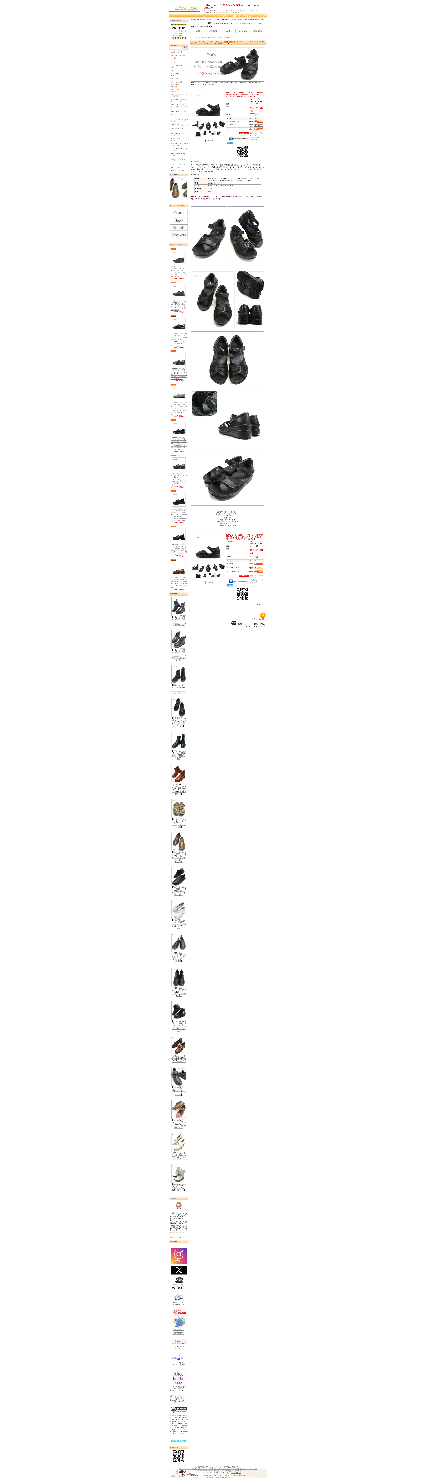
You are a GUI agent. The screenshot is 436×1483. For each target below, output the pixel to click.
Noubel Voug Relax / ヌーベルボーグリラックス (179, 106)
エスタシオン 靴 (176, 52)
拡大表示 (210, 140)
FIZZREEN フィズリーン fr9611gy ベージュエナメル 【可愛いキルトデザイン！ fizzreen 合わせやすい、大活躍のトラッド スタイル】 (179, 408)
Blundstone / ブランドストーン (179, 139)
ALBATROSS (175, 85)
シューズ (174, 62)
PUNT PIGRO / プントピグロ (179, 155)
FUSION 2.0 (175, 91)
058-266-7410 (178, 1304)
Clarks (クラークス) (178, 164)
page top (260, 604)
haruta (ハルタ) (177, 167)
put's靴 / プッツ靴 (178, 55)
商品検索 (174, 46)
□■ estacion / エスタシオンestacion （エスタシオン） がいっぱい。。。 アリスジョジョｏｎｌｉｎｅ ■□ (218, 1469)
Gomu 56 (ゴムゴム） (178, 111)
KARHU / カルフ (177, 82)
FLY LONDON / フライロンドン (179, 150)
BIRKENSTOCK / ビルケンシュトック (179, 144)
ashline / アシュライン (179, 116)
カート (206, 16)
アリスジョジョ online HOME (200, 37)
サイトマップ (261, 16)
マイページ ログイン (220, 16)
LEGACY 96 (175, 89)
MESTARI (174, 87)
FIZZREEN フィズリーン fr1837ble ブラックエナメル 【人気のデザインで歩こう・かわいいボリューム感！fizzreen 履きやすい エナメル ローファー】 (179, 514)
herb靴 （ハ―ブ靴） (178, 171)
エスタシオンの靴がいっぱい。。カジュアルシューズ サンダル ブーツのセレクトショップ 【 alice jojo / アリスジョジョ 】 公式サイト (234, 11)
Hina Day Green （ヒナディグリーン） (179, 100)
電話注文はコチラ (179, 1286)
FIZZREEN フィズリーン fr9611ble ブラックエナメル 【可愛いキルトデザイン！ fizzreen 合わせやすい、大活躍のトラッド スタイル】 (179, 339)
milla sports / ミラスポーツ (179, 66)
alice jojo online (219, 1475)
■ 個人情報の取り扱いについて (206, 1467)
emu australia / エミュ (179, 129)
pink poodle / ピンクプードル (179, 121)
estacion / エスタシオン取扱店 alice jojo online (231, 6)
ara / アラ (175, 79)
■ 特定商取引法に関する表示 (230, 1467)
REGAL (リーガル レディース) (179, 160)
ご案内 (235, 16)
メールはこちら (236, 1473)
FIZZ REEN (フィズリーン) (179, 74)
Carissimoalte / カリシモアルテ (179, 95)
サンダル (174, 58)
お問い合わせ (247, 16)
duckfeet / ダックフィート (179, 134)
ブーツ (173, 60)
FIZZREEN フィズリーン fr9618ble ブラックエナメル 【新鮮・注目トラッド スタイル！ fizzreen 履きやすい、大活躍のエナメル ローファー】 (179, 444)
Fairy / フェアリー (178, 70)
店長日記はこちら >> (177, 1237)
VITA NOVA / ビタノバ (179, 125)
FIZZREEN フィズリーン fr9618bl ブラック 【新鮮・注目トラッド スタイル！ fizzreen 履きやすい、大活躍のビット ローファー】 (179, 479)
